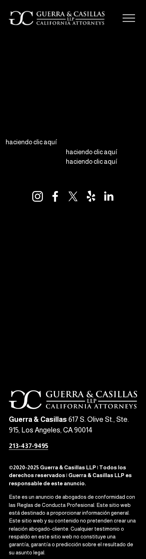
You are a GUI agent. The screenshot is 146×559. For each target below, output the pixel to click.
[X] (73, 196)
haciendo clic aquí (31, 142)
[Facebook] (55, 196)
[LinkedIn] (108, 196)
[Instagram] (37, 196)
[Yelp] (90, 196)
